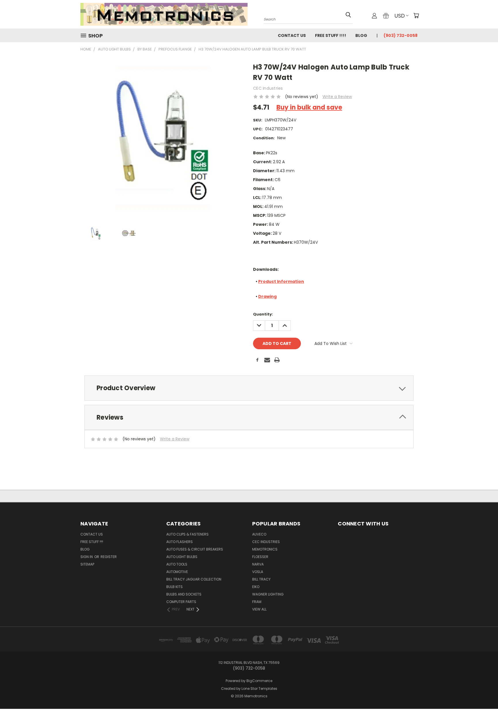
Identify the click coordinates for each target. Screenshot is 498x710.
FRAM (256, 601)
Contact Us (292, 35)
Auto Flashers (179, 541)
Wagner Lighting (268, 594)
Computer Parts (181, 601)
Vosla (257, 571)
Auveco (259, 534)
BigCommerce (259, 680)
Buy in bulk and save (309, 107)
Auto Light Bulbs (181, 556)
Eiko (255, 586)
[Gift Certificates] (386, 15)
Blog (361, 35)
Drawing (267, 296)
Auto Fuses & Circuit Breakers (194, 549)
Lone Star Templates (259, 688)
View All (259, 609)
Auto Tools (176, 564)
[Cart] (416, 15)
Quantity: (263, 314)
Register (109, 556)
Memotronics (265, 549)
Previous (483, 688)
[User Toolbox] (374, 15)
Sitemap (87, 564)
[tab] (249, 388)
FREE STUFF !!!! (330, 35)
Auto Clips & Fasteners (187, 534)
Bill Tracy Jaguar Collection (193, 579)
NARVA (258, 564)
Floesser (260, 556)
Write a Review (337, 96)
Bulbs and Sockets (183, 594)
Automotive (177, 571)
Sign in (87, 556)
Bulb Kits (174, 586)
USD (400, 15)
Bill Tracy (261, 579)
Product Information (281, 281)
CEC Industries (266, 541)
